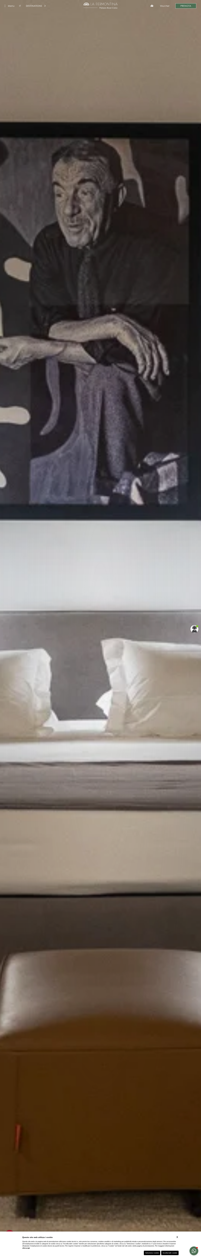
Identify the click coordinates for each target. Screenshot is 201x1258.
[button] (194, 1250)
